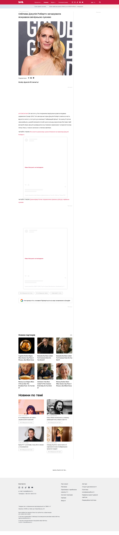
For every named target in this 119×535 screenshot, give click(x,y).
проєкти (37, 2)
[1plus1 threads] (22, 487)
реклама (64, 486)
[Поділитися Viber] (33, 78)
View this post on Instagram (34, 167)
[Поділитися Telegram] (28, 78)
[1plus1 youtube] (32, 487)
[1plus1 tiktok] (26, 487)
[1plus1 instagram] (19, 487)
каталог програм (67, 495)
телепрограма (63, 2)
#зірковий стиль (56, 293)
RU (94, 2)
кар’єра (63, 497)
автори (84, 484)
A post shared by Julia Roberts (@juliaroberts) (37, 195)
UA (92, 2)
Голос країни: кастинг (40, 6)
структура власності (89, 486)
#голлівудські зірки (42, 293)
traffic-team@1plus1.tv (25, 522)
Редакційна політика (89, 500)
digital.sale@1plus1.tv (24, 518)
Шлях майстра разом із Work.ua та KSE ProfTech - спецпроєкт (66, 6)
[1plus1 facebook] (29, 487)
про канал (64, 484)
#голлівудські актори (26, 293)
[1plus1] (20, 2)
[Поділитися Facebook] (31, 78)
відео (53, 2)
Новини (46, 2)
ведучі (63, 500)
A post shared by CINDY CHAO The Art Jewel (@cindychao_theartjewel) (43, 286)
